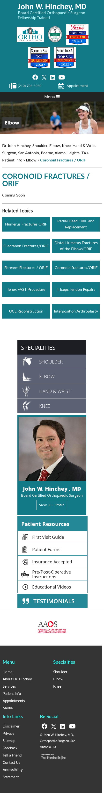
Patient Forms (46, 549)
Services (9, 686)
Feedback (10, 748)
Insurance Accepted (52, 562)
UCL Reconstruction (26, 311)
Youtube (62, 77)
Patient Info (12, 160)
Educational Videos (51, 587)
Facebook (35, 77)
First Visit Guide (48, 537)
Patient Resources (45, 523)
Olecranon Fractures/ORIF (26, 246)
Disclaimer (11, 726)
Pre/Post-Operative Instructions (51, 574)
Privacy (8, 733)
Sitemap (9, 741)
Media (8, 708)
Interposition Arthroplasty (76, 311)
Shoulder (51, 362)
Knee (44, 406)
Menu (50, 96)
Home (7, 672)
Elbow (12, 122)
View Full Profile (52, 505)
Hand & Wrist (54, 391)
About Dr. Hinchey (17, 679)
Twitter (44, 77)
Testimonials (53, 601)
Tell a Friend (12, 755)
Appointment (77, 85)
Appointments (14, 701)
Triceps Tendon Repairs (76, 289)
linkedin (52, 77)
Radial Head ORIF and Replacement (76, 224)
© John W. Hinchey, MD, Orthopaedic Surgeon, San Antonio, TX (57, 741)
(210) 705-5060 (29, 85)
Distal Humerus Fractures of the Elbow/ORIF (76, 246)
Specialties (64, 662)
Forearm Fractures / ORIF (26, 268)
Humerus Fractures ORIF (26, 224)
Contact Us (11, 762)
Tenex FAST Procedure (26, 289)
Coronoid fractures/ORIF (76, 268)
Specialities (38, 347)
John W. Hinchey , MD (52, 488)
